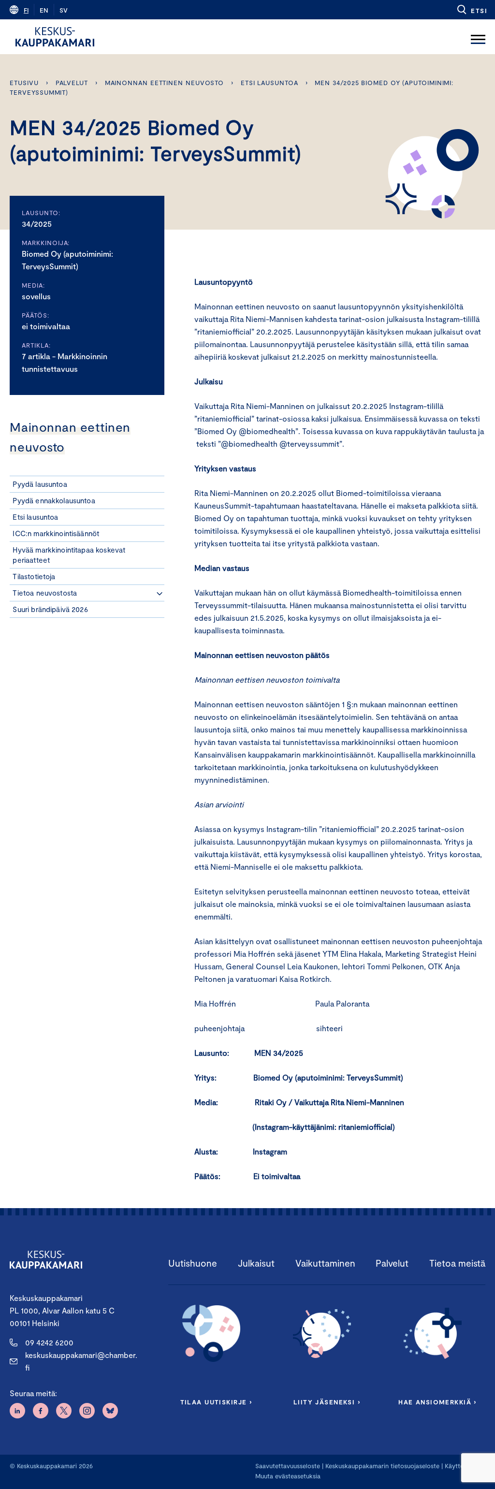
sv (63, 10)
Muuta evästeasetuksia (287, 1476)
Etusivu (24, 83)
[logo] (54, 36)
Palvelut (72, 83)
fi (26, 10)
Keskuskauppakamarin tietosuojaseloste (381, 1466)
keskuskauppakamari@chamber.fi (81, 1361)
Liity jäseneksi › (326, 1402)
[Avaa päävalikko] (478, 36)
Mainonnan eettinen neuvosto (164, 83)
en (44, 10)
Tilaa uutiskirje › (216, 1402)
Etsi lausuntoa (269, 83)
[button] (471, 9)
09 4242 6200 (49, 1342)
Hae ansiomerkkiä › (437, 1402)
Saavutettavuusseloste (287, 1466)
